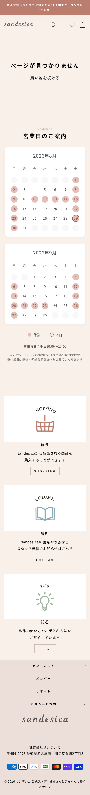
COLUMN (45, 560)
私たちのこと (44, 666)
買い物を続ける (45, 78)
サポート (43, 691)
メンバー (43, 678)
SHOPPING (45, 471)
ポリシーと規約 (44, 704)
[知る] (45, 596)
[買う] (45, 419)
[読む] (45, 507)
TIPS (45, 649)
